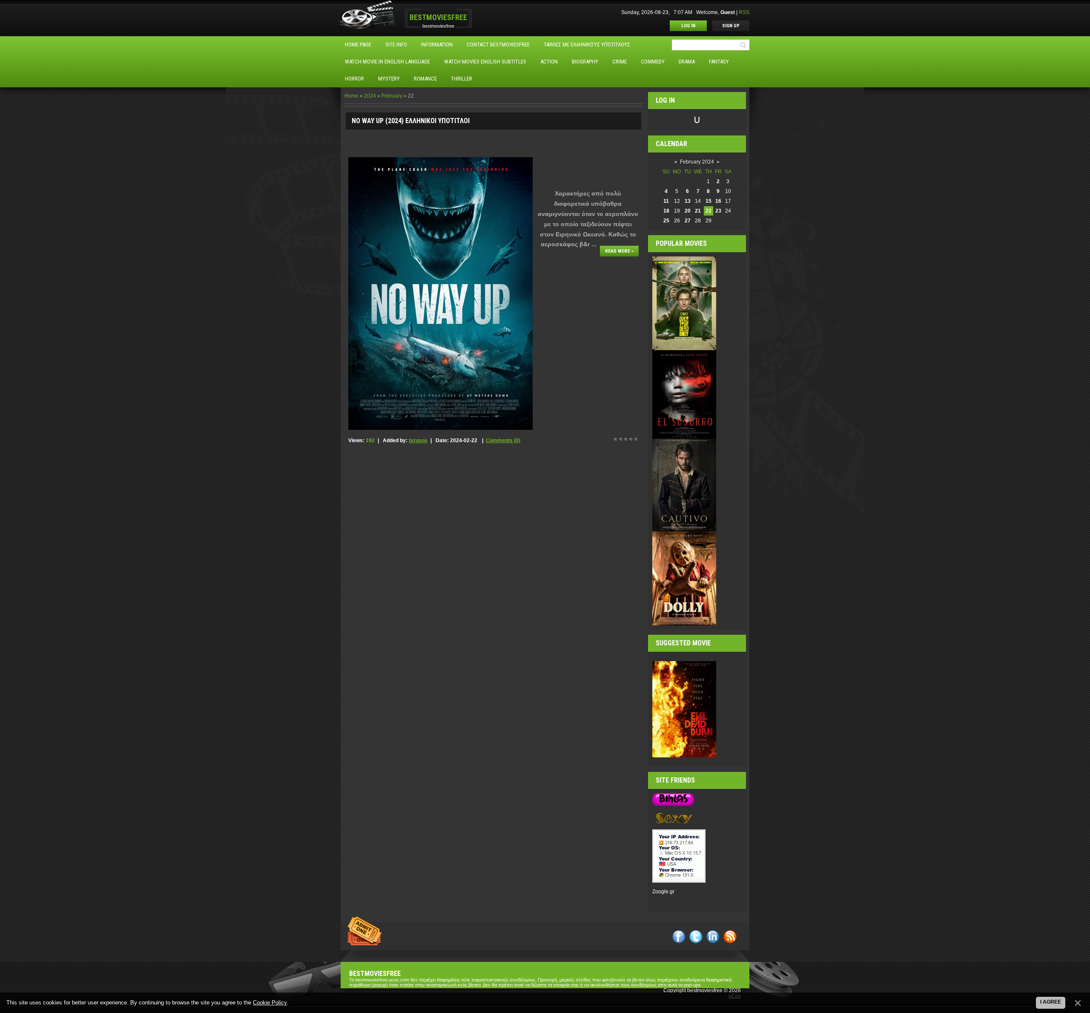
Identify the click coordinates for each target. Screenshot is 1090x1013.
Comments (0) (503, 440)
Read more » (619, 251)
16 (718, 201)
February (392, 96)
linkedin (713, 936)
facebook (679, 936)
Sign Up (731, 26)
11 (666, 201)
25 (666, 221)
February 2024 (697, 162)
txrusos (418, 440)
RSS (744, 12)
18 (666, 211)
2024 (370, 96)
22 (708, 211)
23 (718, 211)
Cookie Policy (270, 1002)
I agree (1050, 1002)
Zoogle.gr (663, 892)
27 (688, 221)
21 (698, 211)
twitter (696, 936)
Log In (688, 26)
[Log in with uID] (697, 119)
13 (688, 201)
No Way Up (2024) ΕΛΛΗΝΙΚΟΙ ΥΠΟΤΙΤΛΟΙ (411, 121)
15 (708, 201)
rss (730, 936)
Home (351, 96)
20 (688, 211)
